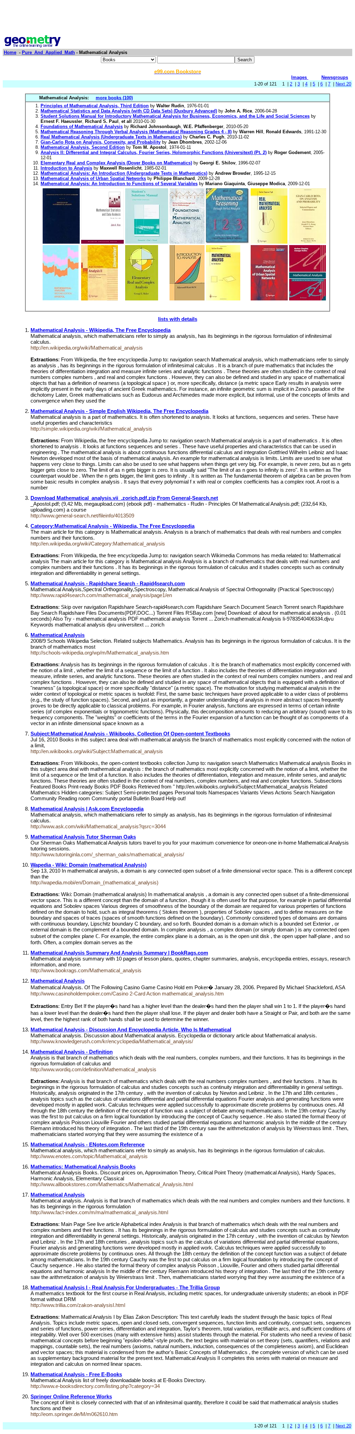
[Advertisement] (177, 18)
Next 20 (343, 84)
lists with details (177, 319)
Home (10, 52)
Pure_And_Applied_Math (48, 52)
